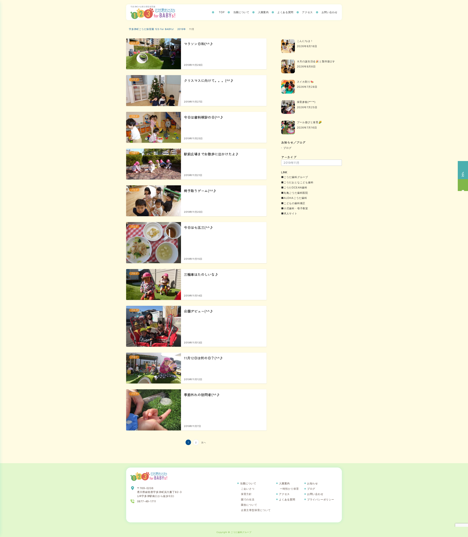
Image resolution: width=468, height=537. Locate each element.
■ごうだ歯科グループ (294, 177)
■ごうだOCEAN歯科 (294, 187)
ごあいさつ (247, 488)
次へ (203, 442)
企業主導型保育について (256, 510)
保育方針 (246, 494)
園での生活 (247, 499)
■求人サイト (289, 213)
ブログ (287, 147)
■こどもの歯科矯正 (293, 203)
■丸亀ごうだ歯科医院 (294, 192)
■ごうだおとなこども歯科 (297, 182)
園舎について (249, 504)
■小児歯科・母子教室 (294, 208)
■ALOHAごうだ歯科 (294, 197)
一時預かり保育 (289, 488)
